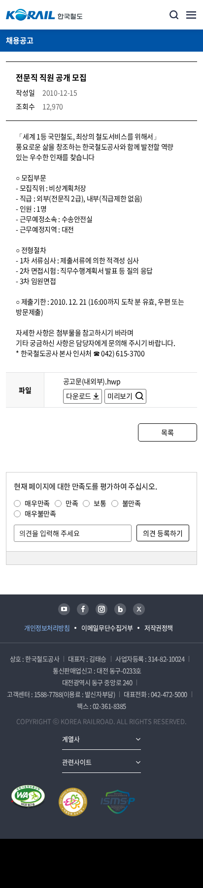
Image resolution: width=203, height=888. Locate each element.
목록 (167, 432)
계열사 (71, 738)
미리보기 (120, 396)
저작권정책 (158, 627)
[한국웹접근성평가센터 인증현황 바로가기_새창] (28, 802)
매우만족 (37, 503)
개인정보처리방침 (46, 627)
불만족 (131, 503)
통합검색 (173, 14)
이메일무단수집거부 (107, 627)
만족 (72, 503)
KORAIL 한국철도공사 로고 (44, 15)
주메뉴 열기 (191, 14)
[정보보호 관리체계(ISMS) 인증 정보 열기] (118, 802)
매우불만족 (40, 513)
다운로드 (78, 396)
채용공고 (20, 40)
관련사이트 (77, 762)
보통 (100, 503)
